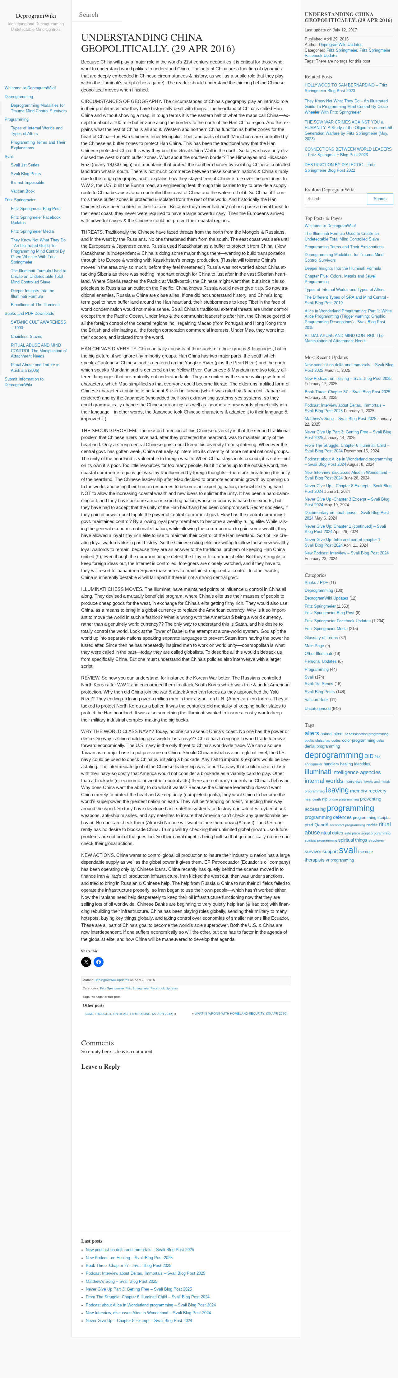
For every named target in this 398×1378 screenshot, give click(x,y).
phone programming (344, 799)
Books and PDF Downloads (29, 313)
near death (313, 799)
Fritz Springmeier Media (32, 231)
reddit (371, 824)
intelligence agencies (356, 772)
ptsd (309, 824)
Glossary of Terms (321, 638)
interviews (354, 781)
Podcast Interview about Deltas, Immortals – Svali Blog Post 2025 (145, 1273)
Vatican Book (23, 191)
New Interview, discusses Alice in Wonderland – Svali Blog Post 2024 (148, 1313)
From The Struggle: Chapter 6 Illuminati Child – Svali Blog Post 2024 (148, 1297)
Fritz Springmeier (20, 200)
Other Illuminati (318, 654)
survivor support (321, 851)
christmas (322, 740)
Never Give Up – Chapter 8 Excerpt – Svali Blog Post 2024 (139, 1321)
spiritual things (352, 840)
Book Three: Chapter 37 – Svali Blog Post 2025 (128, 1266)
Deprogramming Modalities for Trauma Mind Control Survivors (39, 108)
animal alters (332, 733)
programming (350, 808)
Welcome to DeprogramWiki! (30, 88)
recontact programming (347, 825)
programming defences (328, 817)
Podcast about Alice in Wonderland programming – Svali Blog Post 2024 (151, 1305)
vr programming (340, 860)
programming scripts (371, 817)
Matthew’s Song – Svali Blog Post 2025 (121, 1281)
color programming (358, 740)
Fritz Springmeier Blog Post (36, 209)
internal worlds (324, 781)
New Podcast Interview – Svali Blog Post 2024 (347, 553)
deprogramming (334, 755)
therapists (315, 859)
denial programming (322, 746)
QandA (321, 824)
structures (376, 840)
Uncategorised (318, 709)
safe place (352, 833)
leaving (337, 790)
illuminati (318, 772)
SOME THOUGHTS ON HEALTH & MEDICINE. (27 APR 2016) (129, 1014)
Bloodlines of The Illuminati (35, 305)
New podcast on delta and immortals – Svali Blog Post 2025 (140, 1250)
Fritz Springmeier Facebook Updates (36, 220)
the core (365, 851)
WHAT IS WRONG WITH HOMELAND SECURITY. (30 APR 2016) (241, 1013)
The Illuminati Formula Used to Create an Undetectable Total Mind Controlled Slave (38, 276)
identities (362, 764)
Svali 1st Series (25, 165)
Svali (9, 157)
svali (348, 850)
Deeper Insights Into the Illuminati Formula (32, 294)
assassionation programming (366, 734)
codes (336, 740)
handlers (331, 764)
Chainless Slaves (26, 336)
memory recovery (368, 790)
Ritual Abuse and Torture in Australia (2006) (35, 368)
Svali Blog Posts (26, 174)
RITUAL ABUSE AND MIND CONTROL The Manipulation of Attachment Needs (39, 351)
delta (380, 740)
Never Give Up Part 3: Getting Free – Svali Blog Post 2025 (139, 1289)
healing (346, 764)
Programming (17, 119)
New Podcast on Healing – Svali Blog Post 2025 (129, 1258)
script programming (376, 833)
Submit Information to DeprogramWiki (24, 382)
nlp (324, 799)
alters (312, 733)
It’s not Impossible (27, 182)
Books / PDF (316, 583)
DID (368, 756)
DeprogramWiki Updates (112, 980)
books (309, 740)
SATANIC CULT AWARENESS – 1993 (38, 325)
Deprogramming (19, 97)
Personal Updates (321, 661)
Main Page (314, 646)
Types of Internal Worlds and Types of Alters (36, 131)
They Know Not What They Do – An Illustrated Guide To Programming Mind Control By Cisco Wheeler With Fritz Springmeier (38, 251)
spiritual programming (321, 840)
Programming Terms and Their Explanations (38, 145)
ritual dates (332, 832)
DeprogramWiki (36, 15)
